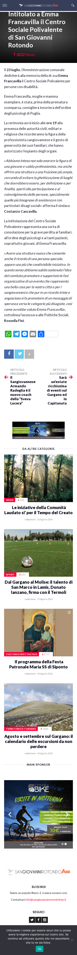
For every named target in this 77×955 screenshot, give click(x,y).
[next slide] (67, 814)
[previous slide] (10, 814)
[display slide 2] (65, 844)
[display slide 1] (62, 844)
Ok (39, 949)
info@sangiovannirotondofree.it (45, 899)
